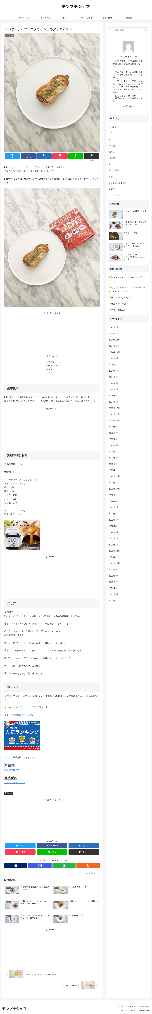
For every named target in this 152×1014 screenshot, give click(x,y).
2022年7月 (114, 507)
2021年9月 (114, 569)
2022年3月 (114, 532)
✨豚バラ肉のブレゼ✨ (120, 298)
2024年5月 (114, 383)
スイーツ (113, 164)
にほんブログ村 (11, 770)
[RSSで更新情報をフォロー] (88, 865)
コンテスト (114, 195)
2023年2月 (114, 464)
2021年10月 (114, 563)
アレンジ (9, 793)
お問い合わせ (144, 1007)
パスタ (112, 158)
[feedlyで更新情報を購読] (64, 865)
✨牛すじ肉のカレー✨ (120, 310)
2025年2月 (114, 327)
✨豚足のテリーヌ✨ (119, 304)
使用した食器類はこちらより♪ (18, 715)
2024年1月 (114, 402)
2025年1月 (114, 333)
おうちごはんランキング (14, 783)
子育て (112, 189)
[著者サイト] (15, 865)
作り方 (49, 369)
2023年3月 (114, 458)
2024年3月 (114, 389)
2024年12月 (114, 340)
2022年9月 (114, 495)
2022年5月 (114, 520)
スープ (112, 139)
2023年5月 (114, 445)
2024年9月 (114, 358)
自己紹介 (113, 127)
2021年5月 (114, 594)
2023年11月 (114, 414)
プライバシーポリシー (128, 1007)
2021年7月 (114, 582)
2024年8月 (114, 364)
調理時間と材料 (53, 365)
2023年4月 (114, 451)
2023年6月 (114, 439)
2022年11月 (114, 482)
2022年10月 (114, 489)
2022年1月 (114, 545)
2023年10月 (114, 420)
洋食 (111, 176)
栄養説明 (50, 362)
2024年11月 (114, 346)
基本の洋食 (114, 170)
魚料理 (112, 152)
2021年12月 (114, 551)
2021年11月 (114, 557)
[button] (146, 30)
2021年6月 (114, 588)
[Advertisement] (52, 331)
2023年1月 (114, 470)
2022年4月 (114, 526)
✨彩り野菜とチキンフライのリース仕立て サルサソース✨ (128, 289)
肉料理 (112, 145)
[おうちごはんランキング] (10, 779)
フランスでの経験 (117, 183)
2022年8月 (114, 501)
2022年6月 (114, 514)
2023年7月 (114, 433)
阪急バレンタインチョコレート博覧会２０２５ (128, 279)
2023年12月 (114, 408)
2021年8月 (114, 576)
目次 (48, 356)
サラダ (112, 133)
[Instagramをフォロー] (40, 865)
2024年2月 (114, 396)
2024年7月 (114, 371)
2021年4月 (114, 601)
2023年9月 (114, 427)
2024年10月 (114, 352)
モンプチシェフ (128, 57)
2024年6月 (114, 377)
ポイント (50, 373)
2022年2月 (114, 538)
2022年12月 (114, 476)
